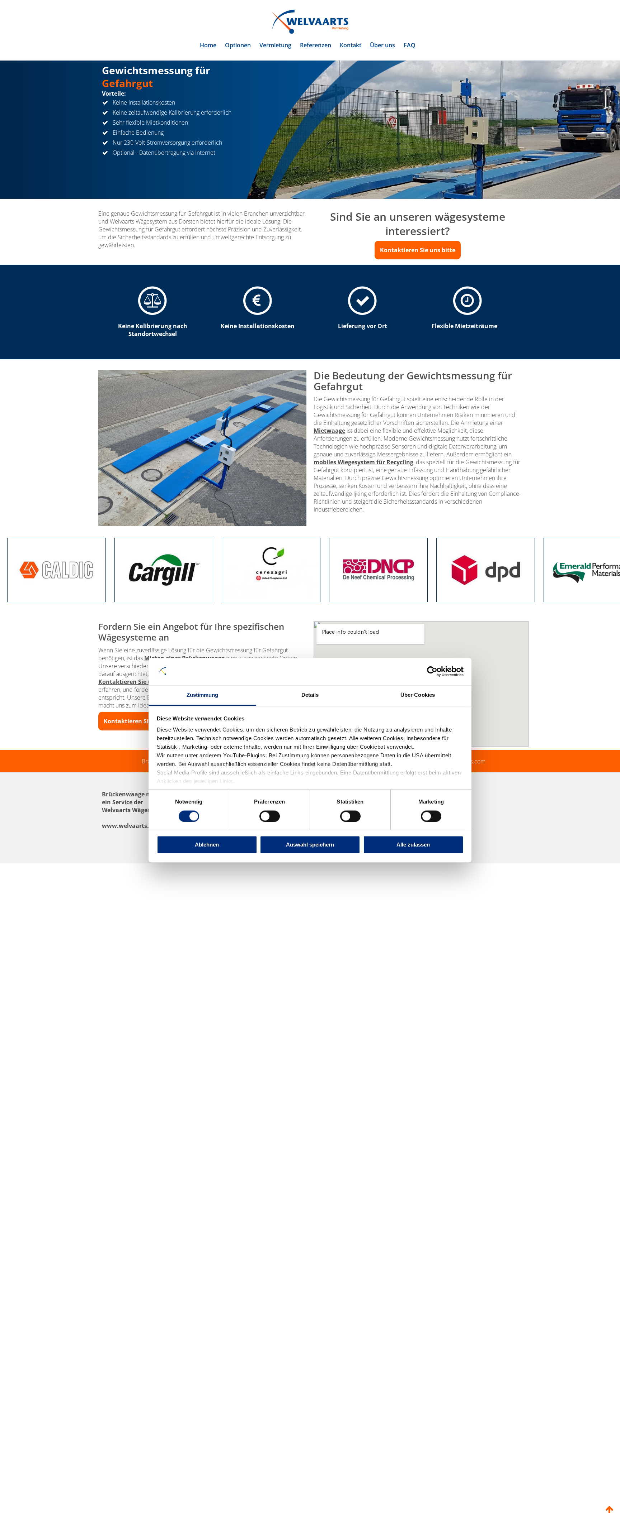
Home (208, 45)
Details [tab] (310, 695)
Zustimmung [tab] (203, 695)
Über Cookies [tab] (417, 695)
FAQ (409, 45)
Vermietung (275, 45)
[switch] (269, 816)
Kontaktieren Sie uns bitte (417, 284)
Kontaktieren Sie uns (128, 716)
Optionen (238, 45)
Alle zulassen (413, 845)
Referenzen (315, 45)
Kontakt (350, 45)
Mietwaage (329, 465)
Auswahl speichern (310, 845)
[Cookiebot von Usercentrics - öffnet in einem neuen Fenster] (432, 671)
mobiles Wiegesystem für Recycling (363, 496)
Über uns (382, 45)
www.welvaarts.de (129, 860)
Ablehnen (207, 845)
